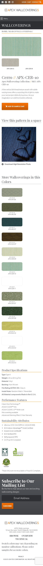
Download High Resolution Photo (18, 164)
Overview (27, 535)
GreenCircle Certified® (12, 431)
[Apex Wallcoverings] (21, 10)
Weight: (5, 378)
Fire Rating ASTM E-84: (11, 388)
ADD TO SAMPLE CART (16, 106)
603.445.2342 (15, 532)
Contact (35, 2)
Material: (5, 381)
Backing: (5, 384)
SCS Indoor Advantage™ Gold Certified (18, 428)
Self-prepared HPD (11, 437)
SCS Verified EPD (10, 434)
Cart (29, 2)
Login (24, 2)
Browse (14, 535)
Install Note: (6, 391)
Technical (21, 539)
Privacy (21, 556)
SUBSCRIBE (7, 506)
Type (4, 375)
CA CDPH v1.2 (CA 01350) (25, 425)
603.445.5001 (28, 532)
